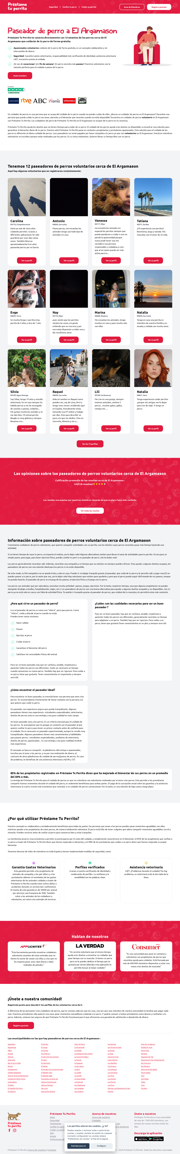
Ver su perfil (26, 260)
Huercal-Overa (79, 1044)
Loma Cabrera (113, 1060)
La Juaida (77, 1072)
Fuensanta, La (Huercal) (49, 1079)
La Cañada (78, 1050)
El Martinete (45, 1063)
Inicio (52, 1117)
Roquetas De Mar (147, 1057)
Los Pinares (112, 1082)
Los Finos (111, 1076)
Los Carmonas (112, 1072)
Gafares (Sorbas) (47, 1085)
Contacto (96, 1120)
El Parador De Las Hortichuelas (52, 1069)
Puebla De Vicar (146, 1047)
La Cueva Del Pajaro (81, 1057)
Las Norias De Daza (114, 1047)
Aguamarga (12, 1047)
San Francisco (146, 1063)
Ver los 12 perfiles (90, 444)
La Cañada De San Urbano (83, 1054)
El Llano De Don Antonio (50, 1057)
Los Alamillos (112, 1063)
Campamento (12, 1069)
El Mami (44, 1060)
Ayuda (53, 1136)
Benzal (10, 1066)
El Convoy (44, 1050)
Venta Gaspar (145, 1072)
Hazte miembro (20, 75)
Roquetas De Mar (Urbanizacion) (152, 1060)
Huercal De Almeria (48, 1091)
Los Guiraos (112, 1079)
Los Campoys (112, 1069)
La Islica (77, 1069)
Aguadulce (11, 1044)
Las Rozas (111, 1050)
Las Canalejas (79, 1088)
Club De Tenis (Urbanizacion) (18, 1076)
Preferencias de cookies (61, 1139)
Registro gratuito (159, 7)
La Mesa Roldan (80, 1079)
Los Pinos (111, 1085)
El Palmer (44, 1066)
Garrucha (44, 1088)
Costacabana (12, 1082)
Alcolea (10, 1054)
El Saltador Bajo (46, 1076)
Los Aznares (112, 1066)
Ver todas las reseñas (90, 510)
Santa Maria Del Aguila (149, 1069)
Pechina (110, 1091)
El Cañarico (12, 1091)
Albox (10, 1050)
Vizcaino (144, 1088)
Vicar (143, 1085)
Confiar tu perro (70, 7)
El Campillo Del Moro (15, 1088)
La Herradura (79, 1066)
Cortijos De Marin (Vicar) (16, 1079)
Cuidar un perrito (89, 7)
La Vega (110, 1054)
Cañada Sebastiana (14, 1072)
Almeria (10, 1057)
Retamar (144, 1054)
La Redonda (78, 1082)
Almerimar (11, 1060)
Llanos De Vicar (113, 1057)
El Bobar (11, 1085)
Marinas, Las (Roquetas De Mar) (119, 1088)
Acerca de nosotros (101, 1117)
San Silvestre (145, 1066)
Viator (143, 1082)
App (52, 1133)
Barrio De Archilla (14, 1063)
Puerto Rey (145, 1050)
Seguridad (53, 7)
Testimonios (55, 1123)
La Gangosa (78, 1063)
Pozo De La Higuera (148, 1044)
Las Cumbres (78, 1091)
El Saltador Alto (46, 1072)
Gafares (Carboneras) (48, 1082)
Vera (142, 1076)
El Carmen (44, 1044)
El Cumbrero (45, 1054)
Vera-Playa (145, 1079)
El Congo (44, 1047)
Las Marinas (112, 1044)
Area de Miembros (132, 7)
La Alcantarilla (79, 1047)
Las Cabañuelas (79, 1085)
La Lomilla (77, 1076)
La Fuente (78, 1060)
